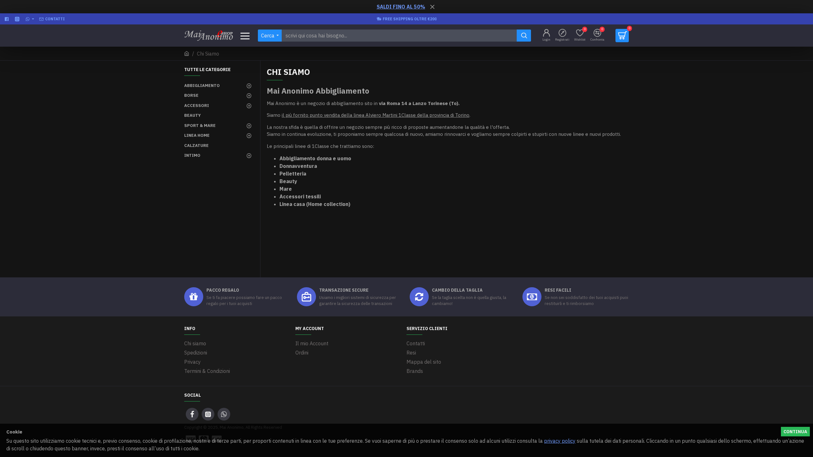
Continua (795, 431)
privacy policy (559, 441)
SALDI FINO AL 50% (401, 6)
